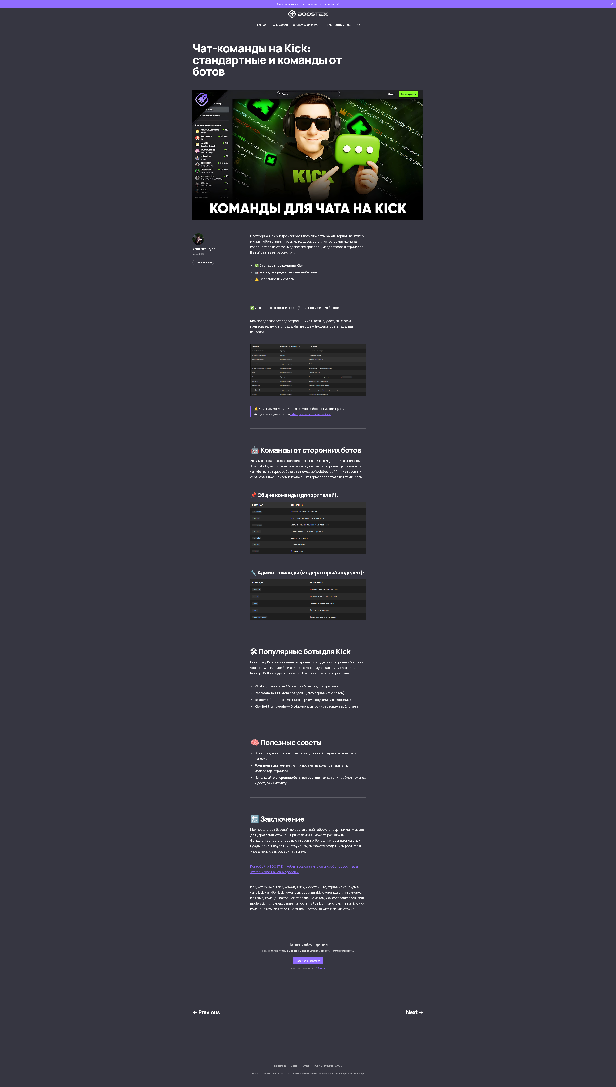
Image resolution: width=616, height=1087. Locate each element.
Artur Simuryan (204, 249)
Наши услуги (279, 25)
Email (305, 1066)
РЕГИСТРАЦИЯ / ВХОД (338, 25)
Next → (415, 1012)
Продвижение (203, 262)
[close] (612, 3)
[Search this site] (358, 25)
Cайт (294, 1066)
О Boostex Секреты (306, 25)
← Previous (206, 1012)
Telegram (280, 1066)
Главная (261, 25)
